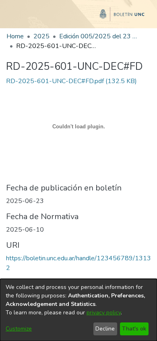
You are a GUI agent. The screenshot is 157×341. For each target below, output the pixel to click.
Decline (105, 329)
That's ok (134, 329)
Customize (19, 329)
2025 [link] (41, 36)
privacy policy (104, 312)
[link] (71, 81)
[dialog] (78, 310)
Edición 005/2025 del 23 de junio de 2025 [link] (99, 36)
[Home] (78, 17)
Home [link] (15, 36)
